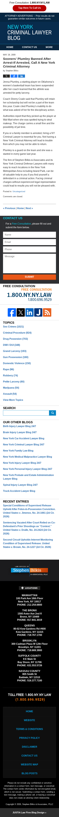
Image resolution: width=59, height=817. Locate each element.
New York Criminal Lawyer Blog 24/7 (23, 444)
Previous (9, 208)
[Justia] (38, 312)
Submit (29, 277)
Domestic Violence (17, 363)
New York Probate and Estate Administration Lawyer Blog (28, 477)
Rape (8, 369)
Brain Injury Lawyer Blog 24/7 (20, 432)
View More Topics (13, 400)
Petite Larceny (13, 381)
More (49, 47)
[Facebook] (11, 312)
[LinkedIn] (29, 312)
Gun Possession (15, 357)
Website (29, 720)
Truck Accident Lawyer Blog (19, 491)
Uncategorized (19, 191)
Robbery (10, 375)
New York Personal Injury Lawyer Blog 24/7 (27, 469)
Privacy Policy (29, 738)
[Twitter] (20, 312)
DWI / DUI (11, 345)
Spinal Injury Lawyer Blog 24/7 (20, 485)
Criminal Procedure (17, 332)
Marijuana (11, 387)
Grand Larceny (14, 351)
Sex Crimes (13, 326)
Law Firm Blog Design (28, 812)
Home (9, 47)
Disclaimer (29, 747)
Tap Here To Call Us (29, 8)
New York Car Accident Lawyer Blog (23, 438)
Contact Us (29, 47)
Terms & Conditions (29, 729)
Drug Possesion (15, 339)
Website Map (29, 764)
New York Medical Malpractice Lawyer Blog (27, 456)
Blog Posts (30, 773)
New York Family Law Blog (18, 450)
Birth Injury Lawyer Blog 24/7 (19, 426)
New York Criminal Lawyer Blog (29, 32)
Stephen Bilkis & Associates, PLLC (37, 804)
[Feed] (47, 312)
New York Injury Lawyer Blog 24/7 (22, 463)
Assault (10, 394)
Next (29, 208)
